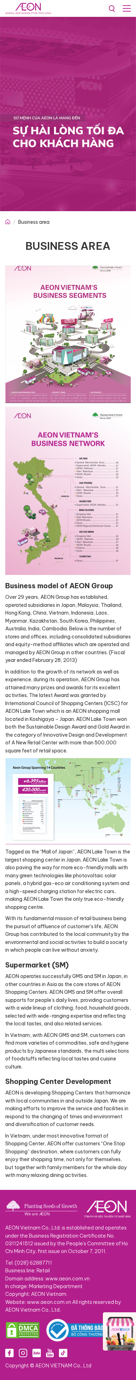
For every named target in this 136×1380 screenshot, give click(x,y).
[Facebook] (9, 1352)
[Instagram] (23, 1352)
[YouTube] (50, 1352)
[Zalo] (36, 1352)
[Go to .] (7, 222)
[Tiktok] (63, 1352)
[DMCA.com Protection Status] (22, 1330)
